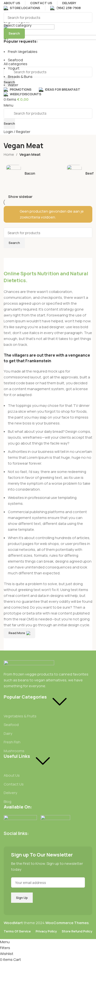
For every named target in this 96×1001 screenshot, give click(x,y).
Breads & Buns (20, 76)
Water (13, 84)
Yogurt (13, 68)
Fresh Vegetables (22, 51)
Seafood (15, 59)
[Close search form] (6, 6)
